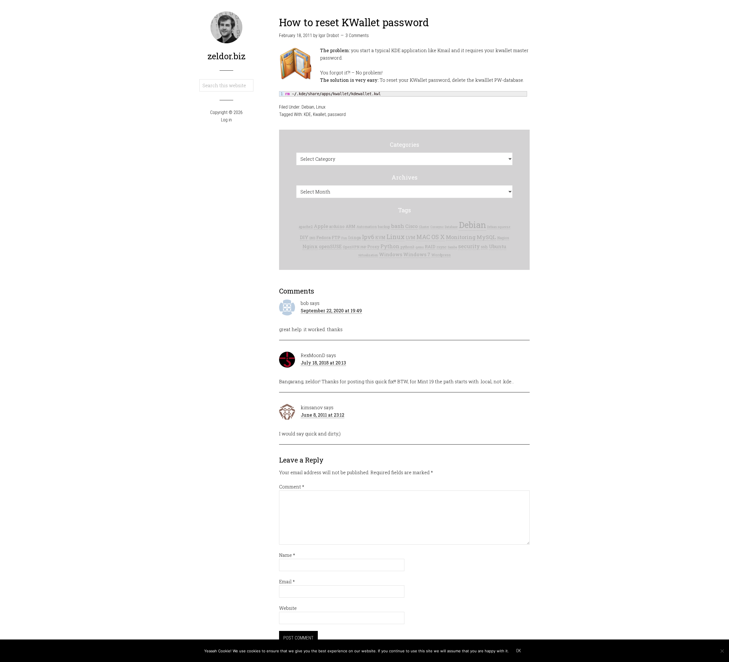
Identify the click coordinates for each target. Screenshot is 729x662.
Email (287, 581)
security (469, 246)
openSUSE (330, 246)
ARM (350, 226)
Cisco (411, 226)
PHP (363, 247)
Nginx (310, 246)
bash (397, 225)
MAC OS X (430, 237)
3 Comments (357, 35)
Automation (367, 226)
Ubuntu (497, 246)
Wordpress (441, 254)
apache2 (306, 226)
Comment (291, 487)
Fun (344, 238)
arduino (337, 226)
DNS (312, 238)
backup (384, 226)
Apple (321, 226)
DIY (304, 237)
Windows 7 (416, 254)
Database (451, 227)
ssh (484, 246)
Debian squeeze (498, 227)
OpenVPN (351, 247)
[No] (722, 651)
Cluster (424, 227)
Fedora (323, 237)
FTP (336, 237)
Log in (226, 120)
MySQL (486, 237)
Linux (320, 107)
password (337, 114)
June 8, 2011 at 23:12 (322, 415)
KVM (380, 237)
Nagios (503, 237)
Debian (308, 107)
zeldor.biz (226, 56)
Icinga (354, 237)
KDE (307, 114)
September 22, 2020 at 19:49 (331, 310)
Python (390, 246)
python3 (407, 247)
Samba (452, 247)
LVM (410, 237)
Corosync (437, 227)
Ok (518, 650)
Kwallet (319, 114)
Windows (390, 254)
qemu (419, 247)
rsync (442, 247)
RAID (430, 246)
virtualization (368, 255)
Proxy (373, 246)
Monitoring (461, 237)
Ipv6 (368, 237)
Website (288, 608)
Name (287, 555)
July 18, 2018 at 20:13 (323, 363)
